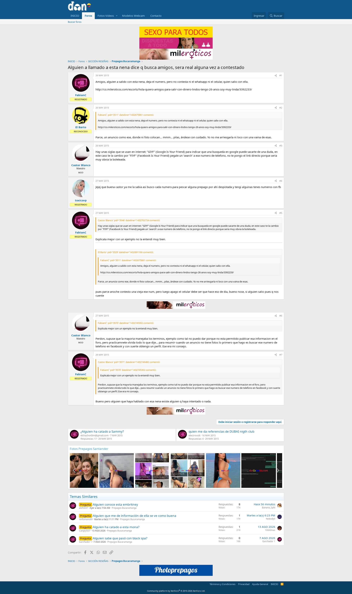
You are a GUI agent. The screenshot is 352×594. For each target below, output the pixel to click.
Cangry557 (84, 530)
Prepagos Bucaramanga (124, 507)
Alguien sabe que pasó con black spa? (120, 538)
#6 (280, 315)
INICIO (75, 15)
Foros (88, 15)
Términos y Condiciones (222, 584)
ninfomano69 (86, 519)
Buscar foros (74, 21)
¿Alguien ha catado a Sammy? (102, 431)
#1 (280, 75)
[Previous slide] (75, 470)
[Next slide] (277, 470)
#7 (280, 354)
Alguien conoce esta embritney (115, 504)
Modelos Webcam (133, 15)
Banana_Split (268, 507)
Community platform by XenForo (176, 590)
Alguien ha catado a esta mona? (116, 527)
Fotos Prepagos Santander (89, 449)
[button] (116, 15)
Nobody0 (270, 518)
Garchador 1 (85, 541)
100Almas (270, 530)
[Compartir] (275, 76)
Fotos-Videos (106, 15)
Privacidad (244, 584)
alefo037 (83, 507)
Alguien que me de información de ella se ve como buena (134, 515)
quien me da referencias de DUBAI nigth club (221, 431)
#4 (280, 180)
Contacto (156, 15)
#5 (280, 213)
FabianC (80, 95)
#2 (280, 107)
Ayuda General (260, 584)
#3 (280, 145)
